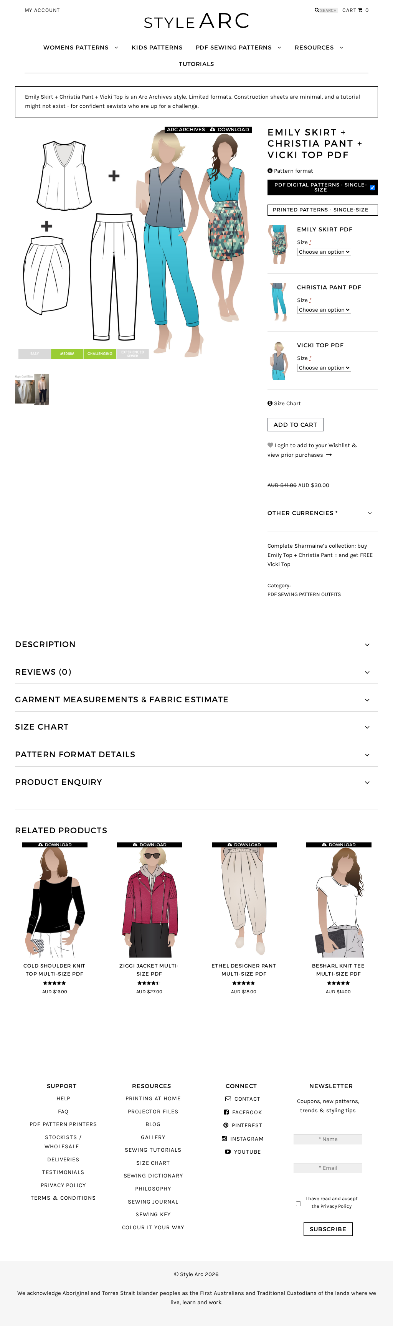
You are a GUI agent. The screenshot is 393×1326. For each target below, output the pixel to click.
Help (63, 1098)
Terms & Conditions (63, 1198)
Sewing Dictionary (153, 1175)
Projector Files (153, 1111)
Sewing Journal (153, 1202)
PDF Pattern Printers (63, 1124)
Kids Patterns (157, 47)
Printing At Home (152, 1098)
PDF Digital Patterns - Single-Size (320, 187)
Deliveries (63, 1159)
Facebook (247, 1112)
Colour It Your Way (153, 1227)
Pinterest (247, 1125)
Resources (314, 47)
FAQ (63, 1111)
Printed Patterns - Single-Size (320, 210)
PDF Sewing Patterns (234, 47)
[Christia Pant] (279, 302)
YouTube (247, 1152)
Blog (153, 1124)
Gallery (153, 1137)
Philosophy (153, 1189)
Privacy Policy (63, 1185)
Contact (247, 1099)
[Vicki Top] (279, 360)
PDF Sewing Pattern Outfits (304, 594)
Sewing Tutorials (153, 1150)
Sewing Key (153, 1214)
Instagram (247, 1139)
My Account (42, 10)
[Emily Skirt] (279, 244)
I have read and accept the (331, 1202)
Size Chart (284, 403)
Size (304, 242)
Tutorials (196, 64)
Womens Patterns (76, 47)
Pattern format (290, 171)
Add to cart (295, 424)
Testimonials (63, 1172)
